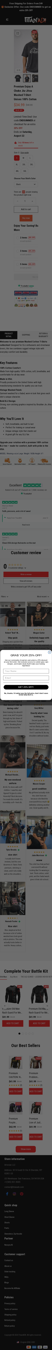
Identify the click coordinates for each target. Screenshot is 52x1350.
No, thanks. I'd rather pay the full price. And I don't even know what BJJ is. (26, 694)
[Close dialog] (49, 652)
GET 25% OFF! (26, 687)
